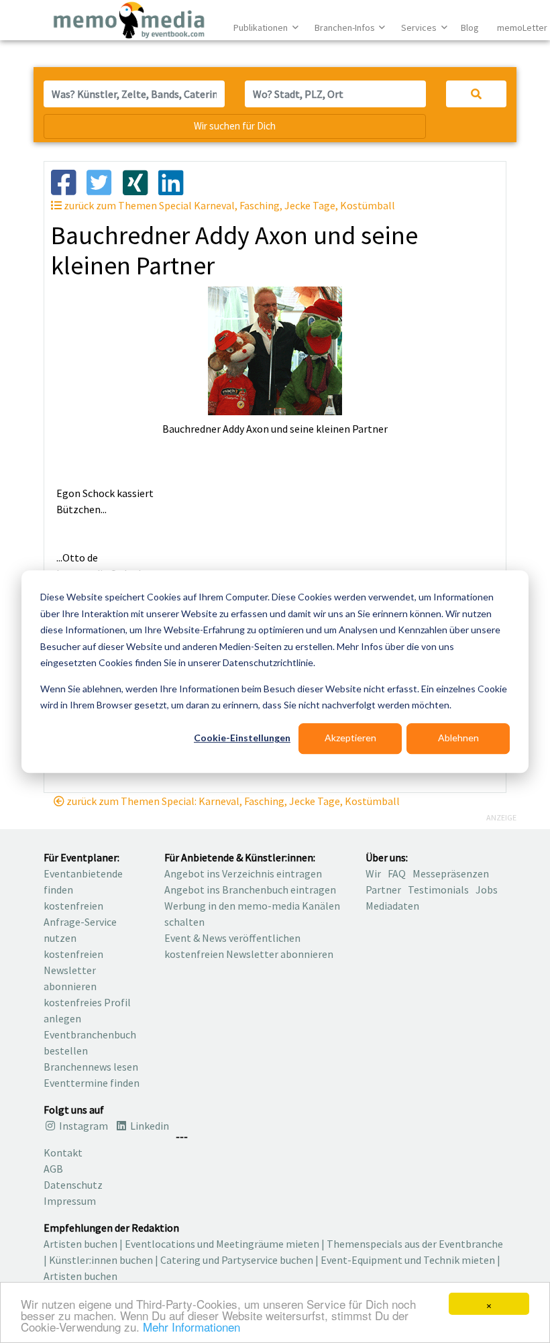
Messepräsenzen (450, 873)
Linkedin (148, 1125)
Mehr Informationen (191, 1326)
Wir (373, 873)
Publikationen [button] (261, 27)
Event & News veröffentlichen (232, 938)
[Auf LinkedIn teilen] (176, 181)
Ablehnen (458, 738)
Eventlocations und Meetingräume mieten (222, 1243)
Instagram (82, 1125)
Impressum (70, 1200)
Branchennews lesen (91, 1066)
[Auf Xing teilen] (140, 181)
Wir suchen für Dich (235, 125)
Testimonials (438, 889)
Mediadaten (392, 905)
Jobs (487, 889)
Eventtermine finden (92, 1082)
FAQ (397, 873)
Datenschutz (73, 1184)
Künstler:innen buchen (101, 1260)
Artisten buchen (80, 1243)
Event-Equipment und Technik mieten (408, 1260)
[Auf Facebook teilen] (69, 181)
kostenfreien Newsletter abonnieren (73, 970)
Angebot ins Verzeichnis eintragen (243, 873)
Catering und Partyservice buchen (236, 1260)
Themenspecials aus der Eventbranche (415, 1243)
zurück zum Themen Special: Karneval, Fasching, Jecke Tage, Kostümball (232, 801)
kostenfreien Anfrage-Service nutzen (80, 922)
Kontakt (63, 1152)
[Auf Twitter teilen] (104, 181)
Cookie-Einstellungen (242, 738)
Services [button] (420, 27)
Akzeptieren (350, 738)
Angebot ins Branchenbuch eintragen (250, 889)
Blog (470, 27)
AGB (53, 1168)
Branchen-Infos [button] (346, 27)
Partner (383, 889)
